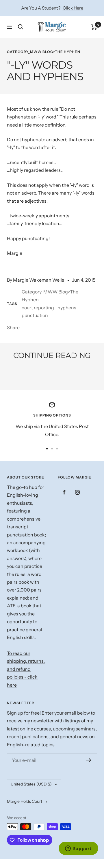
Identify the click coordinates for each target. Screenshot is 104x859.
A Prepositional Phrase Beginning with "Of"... (45, 375)
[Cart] (94, 27)
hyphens (66, 307)
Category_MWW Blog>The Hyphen (43, 52)
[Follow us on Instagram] (77, 492)
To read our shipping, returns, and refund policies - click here (26, 669)
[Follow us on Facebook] (64, 492)
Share (13, 327)
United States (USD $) (31, 784)
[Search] (20, 26)
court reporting (38, 307)
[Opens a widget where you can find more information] (78, 849)
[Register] (88, 760)
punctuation (35, 315)
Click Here (73, 8)
